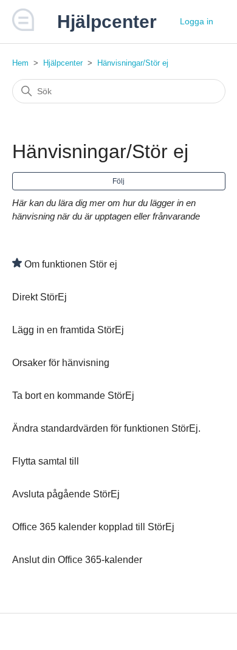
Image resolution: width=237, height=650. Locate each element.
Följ (118, 181)
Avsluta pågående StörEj (66, 494)
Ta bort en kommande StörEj (73, 395)
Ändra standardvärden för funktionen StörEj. (106, 428)
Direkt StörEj (39, 297)
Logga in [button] (196, 21)
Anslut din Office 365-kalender (77, 560)
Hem (20, 62)
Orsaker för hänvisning (60, 363)
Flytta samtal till (45, 461)
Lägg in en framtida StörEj (68, 330)
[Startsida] (23, 27)
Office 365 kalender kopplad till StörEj (93, 527)
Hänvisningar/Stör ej (132, 62)
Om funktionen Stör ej (70, 264)
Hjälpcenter (63, 62)
